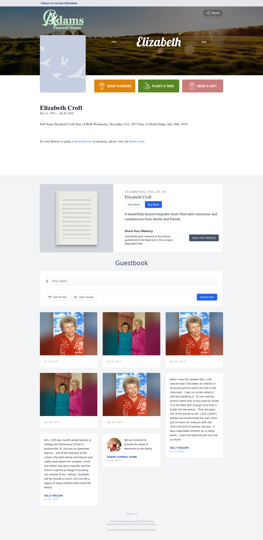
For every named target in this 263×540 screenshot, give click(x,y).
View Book (134, 204)
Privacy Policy (121, 524)
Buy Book (153, 204)
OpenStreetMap (135, 529)
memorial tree (83, 141)
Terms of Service (141, 524)
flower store (136, 141)
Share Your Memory (204, 237)
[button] (68, 333)
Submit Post (207, 297)
